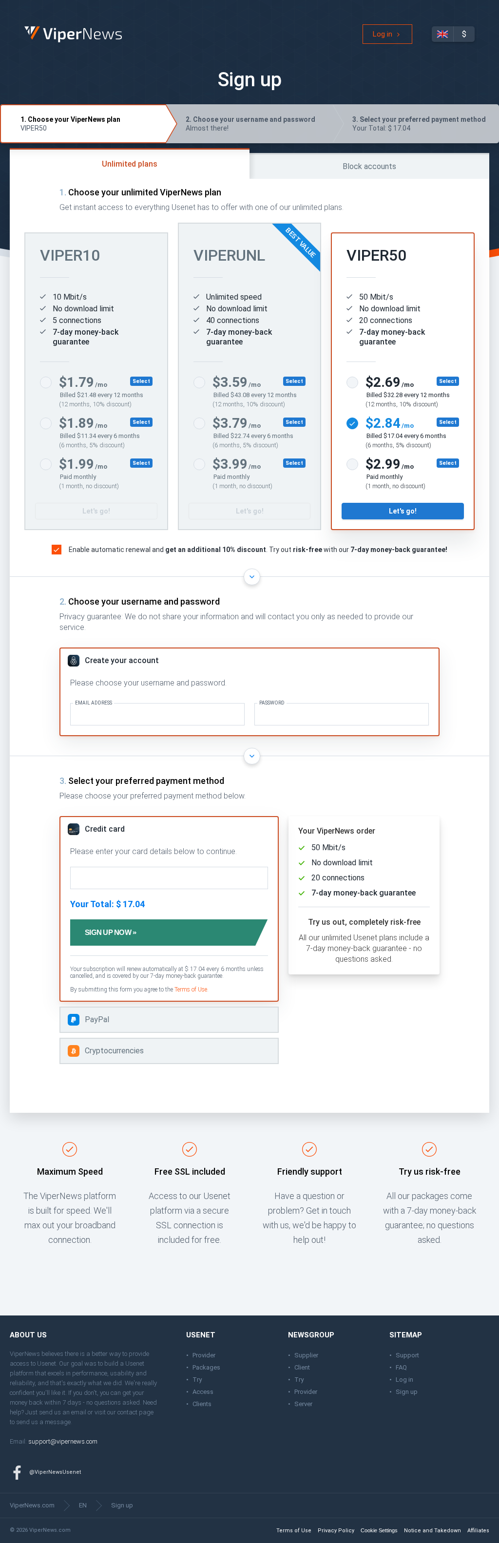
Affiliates (478, 1530)
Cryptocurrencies (114, 1050)
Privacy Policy (336, 1530)
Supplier (306, 1355)
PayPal (97, 1019)
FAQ (401, 1367)
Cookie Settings (379, 1530)
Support (407, 1355)
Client (302, 1367)
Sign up (407, 1391)
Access (202, 1391)
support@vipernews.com (62, 1441)
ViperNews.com (32, 1505)
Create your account (122, 660)
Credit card (105, 829)
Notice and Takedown (432, 1530)
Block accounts (369, 166)
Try (197, 1379)
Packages (206, 1367)
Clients (201, 1404)
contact (127, 1412)
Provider (203, 1355)
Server (303, 1404)
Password (272, 703)
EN (83, 1505)
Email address (93, 703)
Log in (382, 34)
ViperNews (26, 26)
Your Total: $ (419, 123)
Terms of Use (190, 989)
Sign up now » (110, 932)
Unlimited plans (129, 164)
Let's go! (96, 511)
